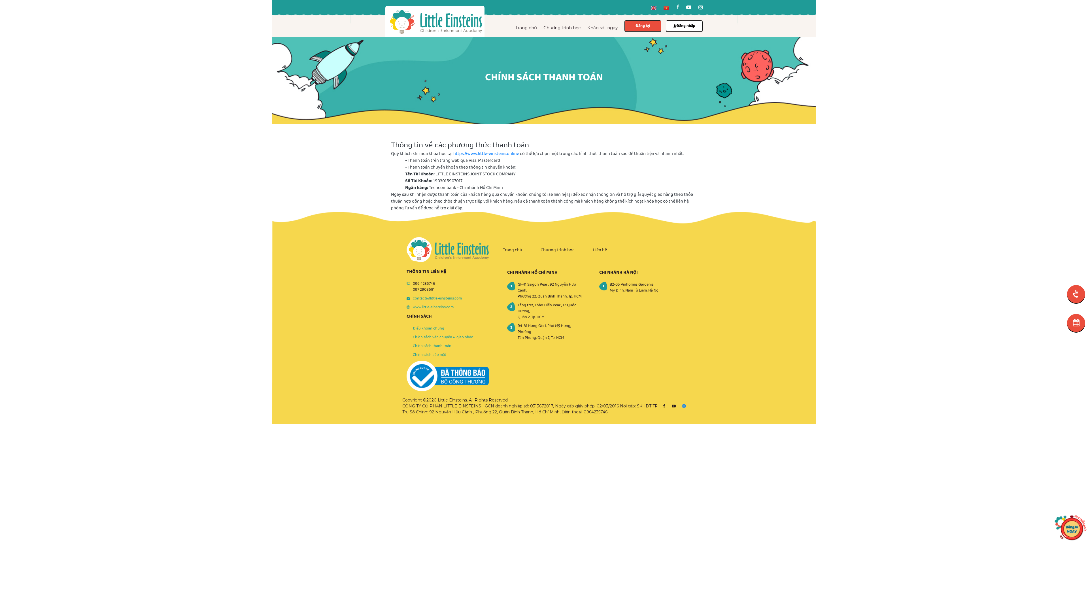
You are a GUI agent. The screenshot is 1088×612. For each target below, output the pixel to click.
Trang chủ (526, 27)
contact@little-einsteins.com (437, 298)
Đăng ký (643, 26)
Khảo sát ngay (602, 27)
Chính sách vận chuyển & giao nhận (443, 337)
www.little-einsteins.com (433, 307)
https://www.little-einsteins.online (486, 153)
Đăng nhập (685, 26)
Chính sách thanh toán (432, 346)
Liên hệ (600, 250)
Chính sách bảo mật (429, 355)
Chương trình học (562, 27)
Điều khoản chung (428, 328)
